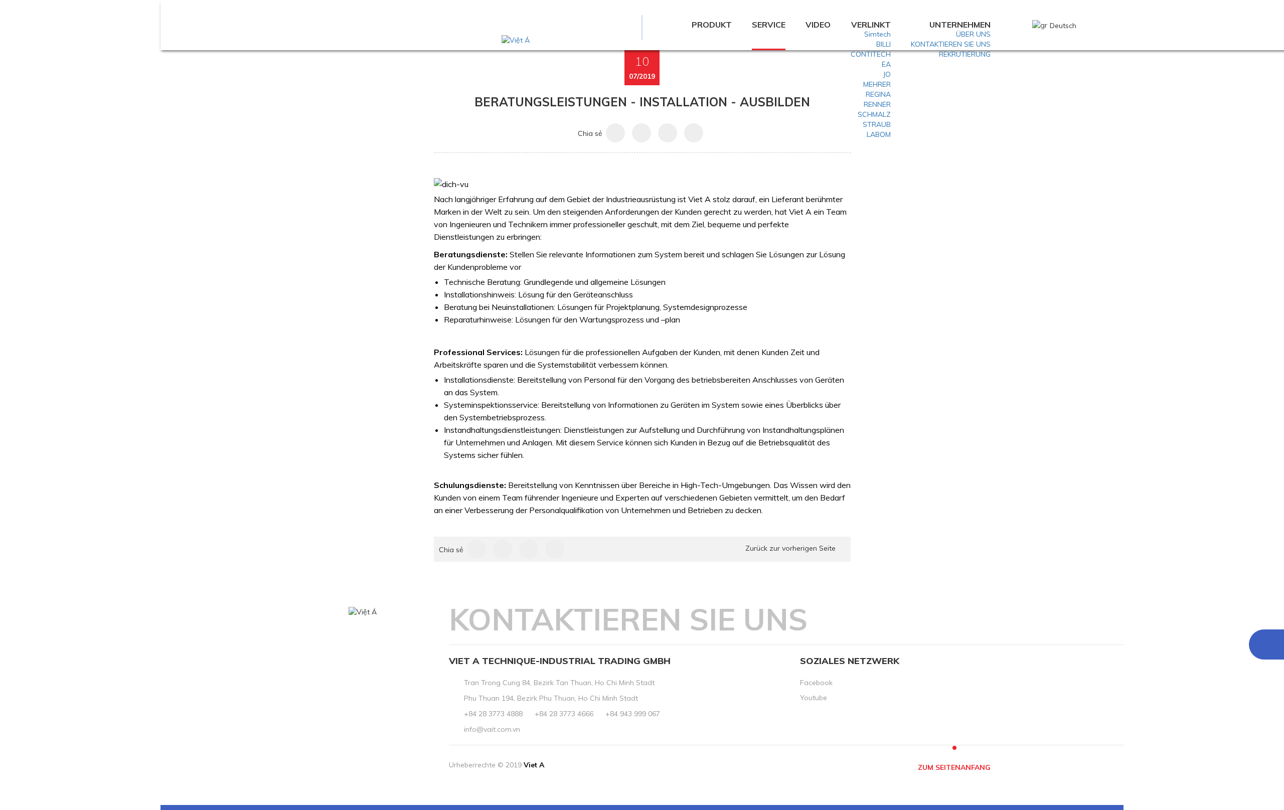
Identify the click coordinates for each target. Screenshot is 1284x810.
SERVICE (768, 25)
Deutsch (1063, 25)
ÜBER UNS (973, 34)
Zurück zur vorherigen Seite (790, 548)
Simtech (877, 34)
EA (886, 64)
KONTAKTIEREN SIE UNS (951, 44)
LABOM (879, 134)
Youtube (813, 697)
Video (818, 25)
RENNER (877, 104)
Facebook (816, 682)
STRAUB (877, 124)
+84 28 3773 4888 (493, 713)
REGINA (878, 94)
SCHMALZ (874, 114)
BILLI (883, 44)
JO (887, 74)
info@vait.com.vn (492, 729)
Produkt (712, 25)
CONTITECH (871, 54)
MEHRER (877, 84)
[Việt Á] (516, 39)
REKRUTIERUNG (965, 54)
